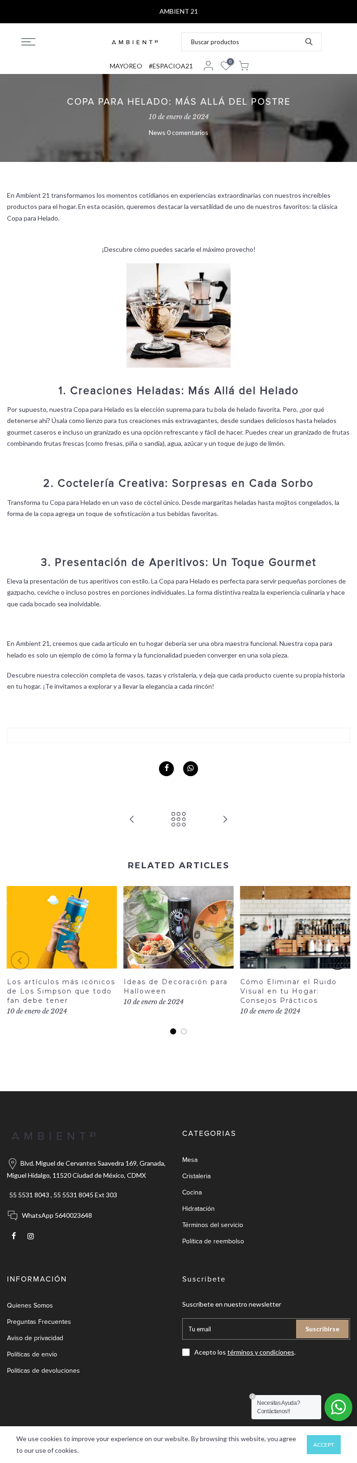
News (157, 132)
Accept (323, 1444)
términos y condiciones (260, 1352)
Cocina (192, 1192)
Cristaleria (196, 1176)
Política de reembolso (213, 1241)
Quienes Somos (30, 1305)
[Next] (337, 960)
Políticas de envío (32, 1354)
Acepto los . (245, 1352)
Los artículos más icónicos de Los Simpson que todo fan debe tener (61, 991)
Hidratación (198, 1209)
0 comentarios (187, 132)
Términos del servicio (212, 1225)
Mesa (190, 1160)
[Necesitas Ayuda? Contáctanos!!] (338, 1407)
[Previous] (20, 960)
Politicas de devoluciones (43, 1371)
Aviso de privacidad (35, 1338)
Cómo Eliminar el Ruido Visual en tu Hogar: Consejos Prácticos (288, 991)
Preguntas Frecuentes (39, 1322)
